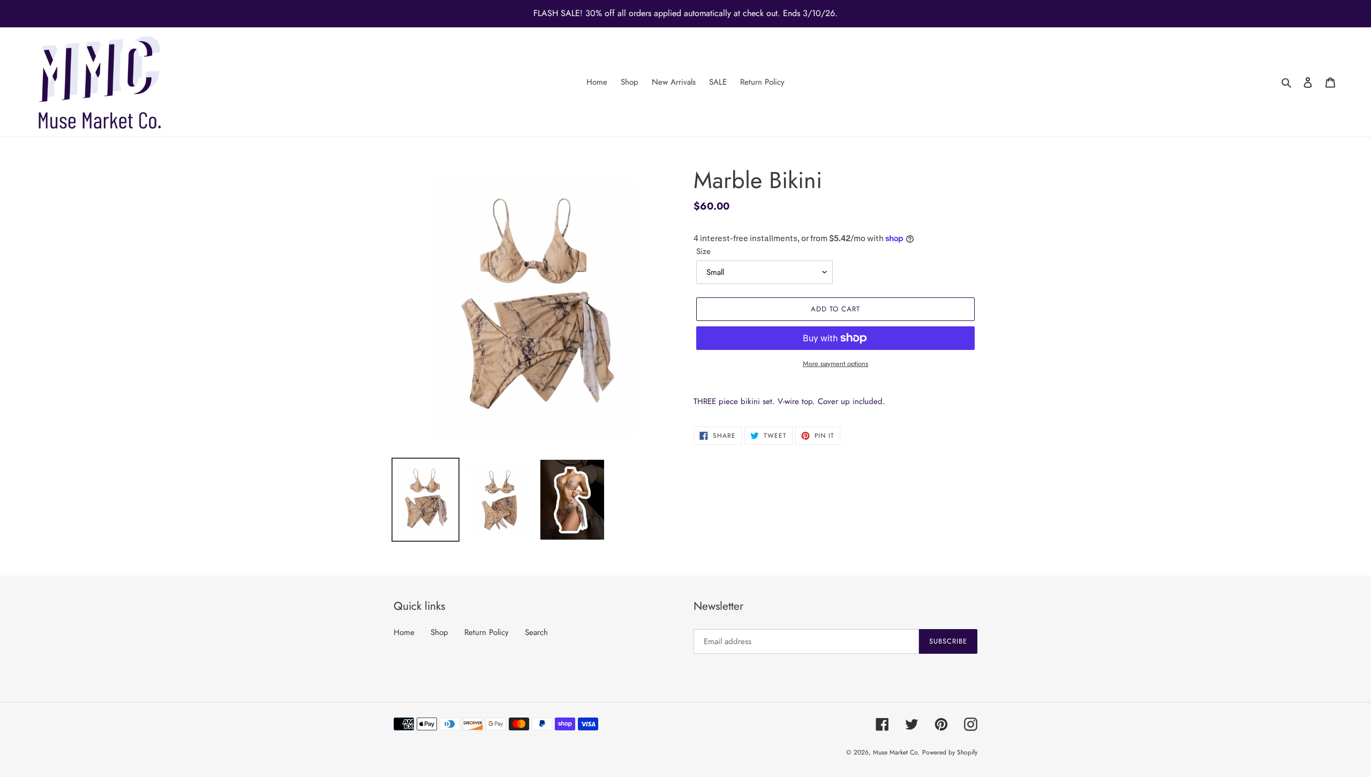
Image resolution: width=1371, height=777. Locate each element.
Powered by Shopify (949, 752)
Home (404, 632)
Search (536, 632)
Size (703, 251)
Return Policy (486, 632)
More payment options (835, 363)
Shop (439, 632)
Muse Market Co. (896, 752)
